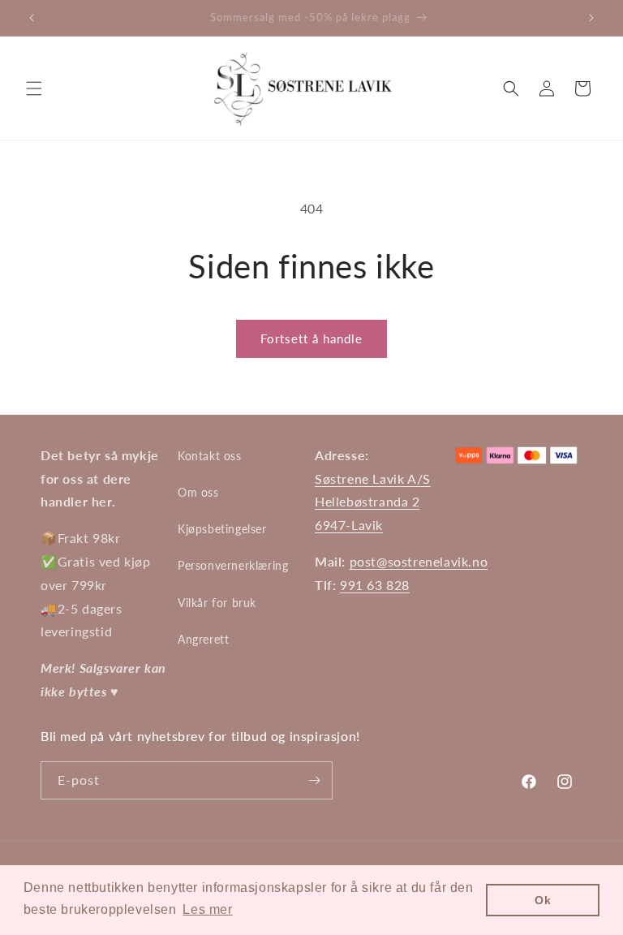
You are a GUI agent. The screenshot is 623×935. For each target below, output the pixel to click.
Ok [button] (543, 900)
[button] (34, 88)
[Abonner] (314, 780)
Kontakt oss (210, 456)
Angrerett (203, 639)
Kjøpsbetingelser (222, 529)
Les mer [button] (207, 909)
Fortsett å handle (311, 338)
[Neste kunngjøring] (591, 18)
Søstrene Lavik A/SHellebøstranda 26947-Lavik (373, 502)
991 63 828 (375, 584)
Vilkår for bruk (217, 603)
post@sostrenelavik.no (419, 561)
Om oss (198, 492)
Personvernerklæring (233, 565)
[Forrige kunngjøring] (31, 18)
